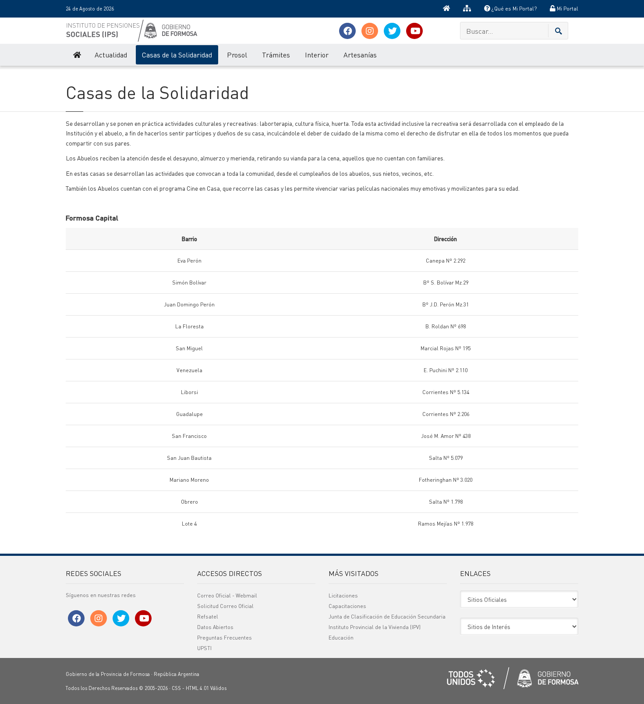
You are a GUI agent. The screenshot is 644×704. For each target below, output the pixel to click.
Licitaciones (343, 595)
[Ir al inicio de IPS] (76, 54)
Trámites (276, 54)
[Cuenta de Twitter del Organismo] (392, 31)
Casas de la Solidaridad (177, 54)
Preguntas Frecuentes (224, 637)
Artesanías (360, 54)
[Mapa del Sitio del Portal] (467, 9)
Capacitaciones (347, 606)
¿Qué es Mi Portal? (513, 8)
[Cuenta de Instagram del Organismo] (369, 31)
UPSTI (204, 648)
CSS (176, 688)
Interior (317, 54)
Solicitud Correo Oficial (225, 606)
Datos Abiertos (215, 627)
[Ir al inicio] (446, 9)
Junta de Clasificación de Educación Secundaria (387, 616)
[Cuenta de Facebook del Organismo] (347, 31)
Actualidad (111, 54)
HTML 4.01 (197, 688)
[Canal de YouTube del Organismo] (414, 31)
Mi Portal (567, 8)
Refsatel (207, 616)
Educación (341, 637)
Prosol (237, 54)
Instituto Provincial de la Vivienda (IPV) (375, 627)
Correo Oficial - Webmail (227, 595)
